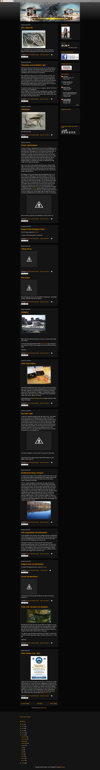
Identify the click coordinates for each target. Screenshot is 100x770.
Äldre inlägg (53, 703)
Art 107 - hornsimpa (67, 83)
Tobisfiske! (25, 109)
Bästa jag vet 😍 (66, 101)
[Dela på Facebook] (26, 57)
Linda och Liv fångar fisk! (68, 77)
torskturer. (34, 188)
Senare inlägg (25, 703)
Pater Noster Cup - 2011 (30, 653)
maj (22, 751)
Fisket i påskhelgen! (29, 145)
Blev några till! (27, 28)
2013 (23, 730)
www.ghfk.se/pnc (47, 692)
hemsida (44, 567)
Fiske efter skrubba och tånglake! (34, 607)
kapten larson (66, 87)
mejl (53, 635)
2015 (23, 726)
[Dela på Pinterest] (27, 57)
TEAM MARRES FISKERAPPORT (67, 100)
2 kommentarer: (44, 570)
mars (22, 756)
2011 (23, 735)
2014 (23, 728)
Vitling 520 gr (26, 249)
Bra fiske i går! (27, 414)
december (23, 736)
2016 (23, 724)
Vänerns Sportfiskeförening (70, 92)
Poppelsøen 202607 (67, 88)
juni (22, 749)
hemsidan (36, 232)
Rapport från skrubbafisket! (32, 564)
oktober (23, 741)
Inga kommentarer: (44, 54)
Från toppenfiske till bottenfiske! (34, 533)
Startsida (39, 703)
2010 (23, 763)
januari (23, 760)
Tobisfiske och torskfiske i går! (33, 65)
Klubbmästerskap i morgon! (32, 473)
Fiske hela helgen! (28, 363)
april (22, 754)
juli (22, 747)
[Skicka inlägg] (51, 54)
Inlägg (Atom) (43, 707)
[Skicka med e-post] (22, 57)
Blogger (63, 767)
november (23, 739)
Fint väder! (25, 278)
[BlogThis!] (23, 57)
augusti (23, 745)
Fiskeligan (65, 76)
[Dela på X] (24, 57)
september (24, 743)
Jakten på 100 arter (68, 82)
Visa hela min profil (72, 47)
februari (23, 758)
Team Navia (44, 343)
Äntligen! (25, 312)
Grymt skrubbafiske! (29, 577)
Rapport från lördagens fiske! (33, 229)
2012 (23, 732)
